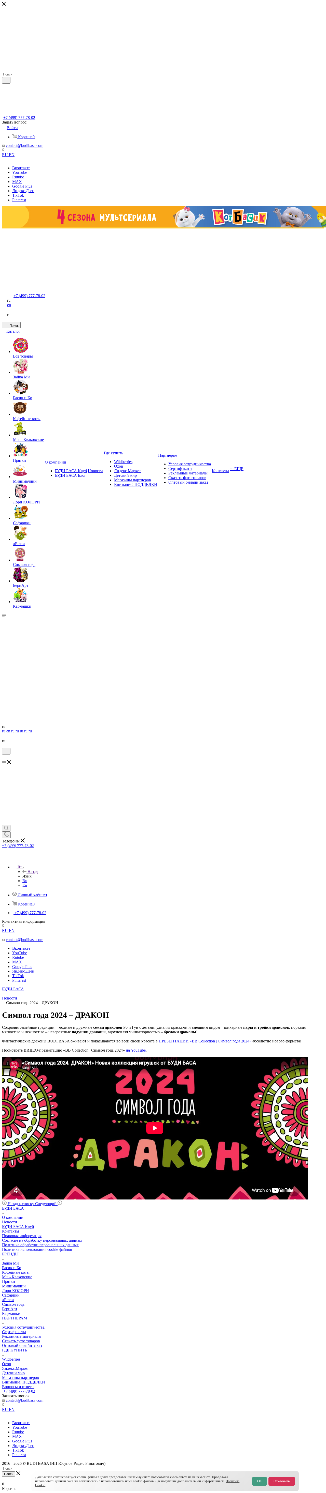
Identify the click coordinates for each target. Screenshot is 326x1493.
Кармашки (11, 1313)
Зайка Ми (10, 1263)
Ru (24, 881)
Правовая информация (22, 1236)
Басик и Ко (11, 1268)
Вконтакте (21, 168)
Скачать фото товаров (21, 1341)
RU (5, 154)
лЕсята (8, 1300)
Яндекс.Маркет (15, 1368)
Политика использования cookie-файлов (37, 1249)
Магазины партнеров (20, 1377)
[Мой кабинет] (4, 758)
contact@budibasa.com (24, 145)
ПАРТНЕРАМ (14, 1318)
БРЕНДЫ (10, 1254)
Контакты (10, 1231)
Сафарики (11, 1295)
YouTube (19, 172)
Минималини (14, 1286)
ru (3, 731)
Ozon (6, 1364)
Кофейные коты (16, 1272)
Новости (9, 1222)
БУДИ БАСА (13, 1208)
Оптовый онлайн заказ (22, 1345)
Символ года (13, 1304)
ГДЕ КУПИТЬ (14, 1350)
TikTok (18, 195)
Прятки (8, 1281)
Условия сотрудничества (23, 1327)
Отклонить (282, 1481)
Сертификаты (14, 1332)
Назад (33, 871)
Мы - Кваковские (17, 1277)
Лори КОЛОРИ (15, 1290)
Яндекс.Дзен (23, 191)
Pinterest (19, 200)
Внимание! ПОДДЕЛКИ (23, 1382)
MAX (17, 181)
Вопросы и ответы (18, 1386)
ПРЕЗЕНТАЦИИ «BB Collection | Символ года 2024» (205, 1041)
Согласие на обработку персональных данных (42, 1240)
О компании (12, 1217)
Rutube (18, 177)
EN (12, 154)
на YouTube (136, 1050)
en (9, 305)
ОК (259, 1481)
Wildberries (11, 1359)
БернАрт (9, 1309)
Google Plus (22, 186)
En (24, 885)
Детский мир (13, 1373)
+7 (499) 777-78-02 (19, 117)
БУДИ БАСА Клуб (18, 1226)
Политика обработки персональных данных (40, 1245)
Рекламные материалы (21, 1336)
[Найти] (6, 80)
